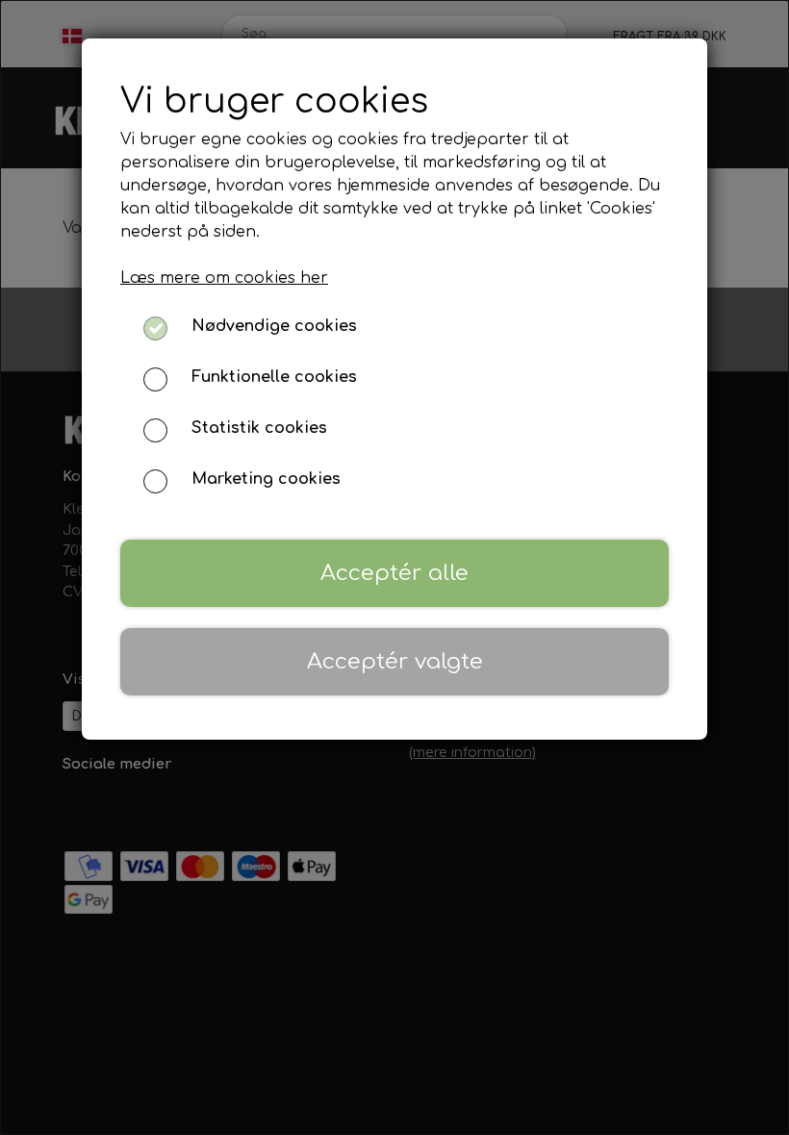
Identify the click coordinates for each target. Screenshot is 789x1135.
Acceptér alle (394, 573)
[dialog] (394, 567)
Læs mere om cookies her (224, 278)
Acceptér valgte (395, 661)
